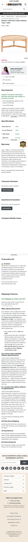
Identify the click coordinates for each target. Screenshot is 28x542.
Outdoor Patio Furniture (22, 16)
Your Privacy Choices (13, 519)
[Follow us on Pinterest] (18, 468)
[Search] (24, 9)
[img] (14, 43)
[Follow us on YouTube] (10, 468)
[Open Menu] (2, 4)
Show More (14, 116)
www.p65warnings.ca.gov (8, 284)
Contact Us (14, 525)
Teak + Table (5, 25)
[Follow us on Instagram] (14, 468)
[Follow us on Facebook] (2, 468)
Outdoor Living (10, 16)
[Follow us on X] (6, 468)
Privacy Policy (14, 513)
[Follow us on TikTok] (22, 468)
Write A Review (7, 190)
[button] (14, 476)
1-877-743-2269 (14, 1)
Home (2, 16)
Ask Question (7, 208)
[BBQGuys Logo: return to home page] (14, 4)
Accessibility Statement (14, 516)
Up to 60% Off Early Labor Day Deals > (14, 13)
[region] (14, 44)
